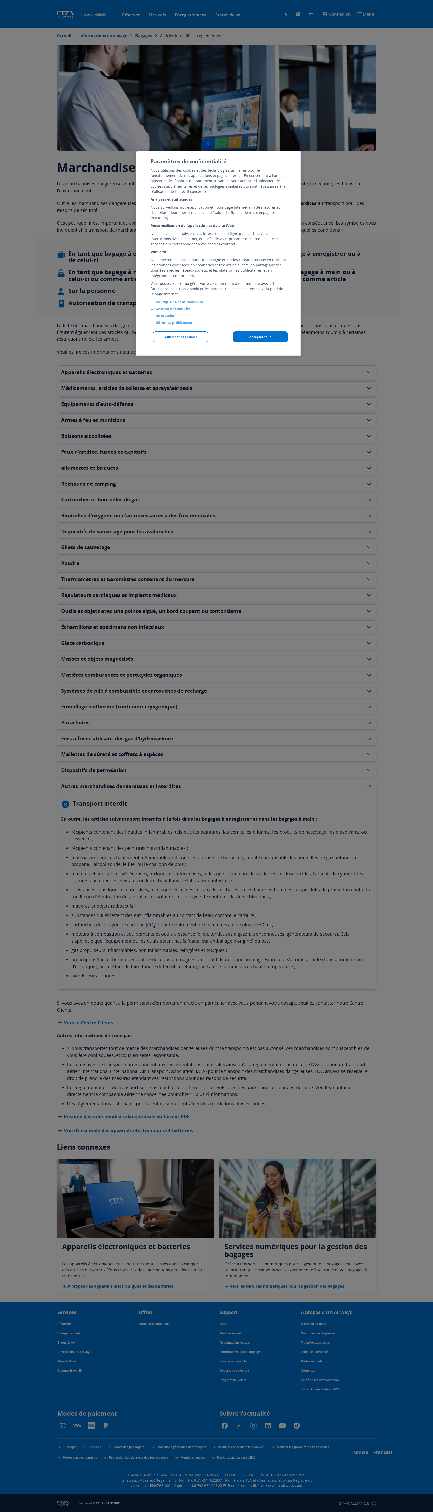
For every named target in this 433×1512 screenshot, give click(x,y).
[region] (218, 253)
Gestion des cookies (173, 308)
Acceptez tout (260, 337)
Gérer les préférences (174, 322)
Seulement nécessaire (180, 337)
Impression (165, 315)
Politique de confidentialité (179, 302)
